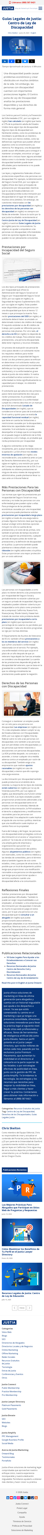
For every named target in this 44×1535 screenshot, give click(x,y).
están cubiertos (9, 788)
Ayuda (22, 1517)
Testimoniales (8, 1457)
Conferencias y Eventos (12, 1374)
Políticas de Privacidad (22, 1526)
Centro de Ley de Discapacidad (20, 1111)
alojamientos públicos (20, 851)
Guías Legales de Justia (29, 223)
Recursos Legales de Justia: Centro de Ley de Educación (21, 1294)
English (33, 33)
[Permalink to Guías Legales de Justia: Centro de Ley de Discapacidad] (22, 46)
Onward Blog (8, 1453)
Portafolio (6, 1460)
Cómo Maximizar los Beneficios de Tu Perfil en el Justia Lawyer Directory (20, 1252)
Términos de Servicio (22, 1521)
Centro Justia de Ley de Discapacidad (19, 220)
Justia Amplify (9, 1432)
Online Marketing (10, 1350)
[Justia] (19, 8)
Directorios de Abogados (13, 1342)
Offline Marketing (10, 1353)
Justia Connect (9, 1384)
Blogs (4, 1335)
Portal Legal (22, 1508)
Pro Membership (9, 1395)
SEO (4, 1339)
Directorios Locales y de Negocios (17, 1346)
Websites (6, 1422)
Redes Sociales (8, 1357)
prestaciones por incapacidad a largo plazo (22, 515)
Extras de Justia (9, 1370)
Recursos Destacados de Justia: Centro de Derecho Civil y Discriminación (21, 969)
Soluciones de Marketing (22, 1530)
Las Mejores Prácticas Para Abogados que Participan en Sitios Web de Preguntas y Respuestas (20, 1207)
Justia (25, 1492)
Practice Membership (11, 1391)
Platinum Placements (11, 1405)
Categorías (7, 1328)
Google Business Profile (13, 1439)
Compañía (22, 1513)
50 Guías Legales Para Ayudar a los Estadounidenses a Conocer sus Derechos (23, 960)
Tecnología (7, 1367)
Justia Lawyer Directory (13, 1401)
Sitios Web (6, 1332)
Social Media (7, 1443)
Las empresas (20, 727)
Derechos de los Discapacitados (16, 1114)
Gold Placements (9, 1408)
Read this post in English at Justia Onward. (22, 982)
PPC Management (10, 1436)
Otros (4, 1377)
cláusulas (6, 550)
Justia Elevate (8, 1415)
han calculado (14, 121)
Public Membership (11, 1388)
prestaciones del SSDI (18, 316)
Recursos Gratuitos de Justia (27, 1108)
